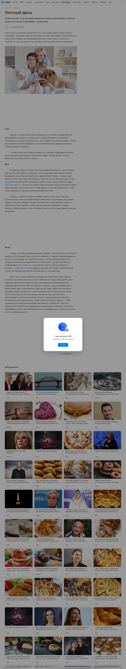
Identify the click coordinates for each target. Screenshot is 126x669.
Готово (63, 345)
